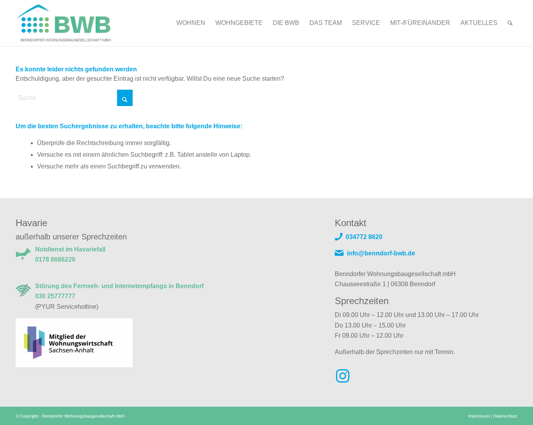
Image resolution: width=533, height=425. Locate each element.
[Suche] (510, 23)
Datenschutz (505, 416)
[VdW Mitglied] (74, 342)
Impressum (479, 416)
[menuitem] (190, 23)
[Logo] (73, 23)
